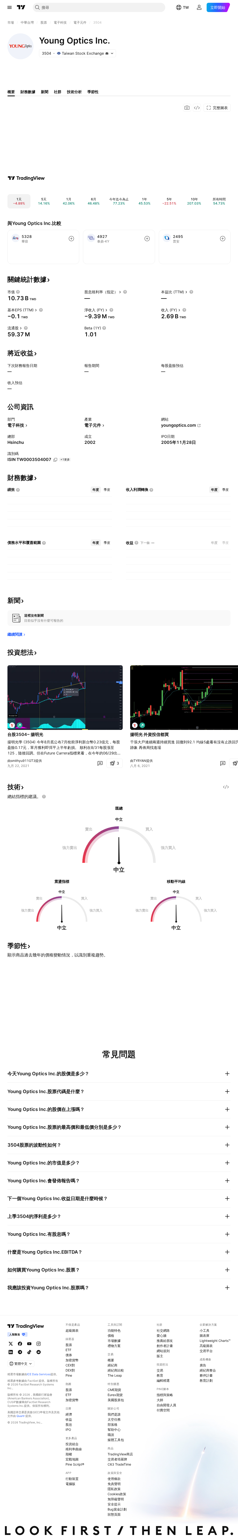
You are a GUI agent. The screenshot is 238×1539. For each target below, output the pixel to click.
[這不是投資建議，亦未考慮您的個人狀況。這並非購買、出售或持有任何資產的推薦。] (44, 797)
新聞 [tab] (44, 91)
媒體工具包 (116, 1440)
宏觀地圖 (72, 1459)
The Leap (115, 1375)
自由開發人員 (166, 1405)
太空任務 (114, 1419)
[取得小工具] (197, 108)
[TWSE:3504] (12, 725)
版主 (160, 1356)
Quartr (21, 1416)
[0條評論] (100, 763)
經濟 (69, 1414)
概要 (111, 1360)
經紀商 (112, 1365)
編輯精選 (163, 1380)
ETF (68, 1350)
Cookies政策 (117, 1494)
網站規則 (163, 1351)
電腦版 (70, 1484)
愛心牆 (161, 1335)
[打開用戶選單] (199, 7)
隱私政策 (114, 1489)
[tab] (96, 489)
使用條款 (114, 1479)
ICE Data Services (38, 1374)
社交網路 (163, 1330)
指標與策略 (165, 1395)
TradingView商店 (120, 1454)
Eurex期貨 (115, 1395)
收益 (69, 1419)
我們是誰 (114, 1414)
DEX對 (70, 1370)
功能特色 (114, 1330)
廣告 (203, 1365)
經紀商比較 (116, 1370)
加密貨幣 (72, 1360)
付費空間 (163, 1410)
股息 (69, 1424)
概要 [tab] (11, 91)
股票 (69, 1345)
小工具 (204, 1330)
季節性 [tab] (93, 91)
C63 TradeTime (119, 1464)
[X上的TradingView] (10, 1343)
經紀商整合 (208, 1370)
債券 (69, 1355)
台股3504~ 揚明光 (25, 734)
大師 (160, 1400)
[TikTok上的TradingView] (29, 1352)
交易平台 (206, 1351)
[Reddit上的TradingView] (38, 1352)
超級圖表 (72, 1330)
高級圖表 (206, 1346)
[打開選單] (9, 7)
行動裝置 (72, 1479)
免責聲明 (114, 1484)
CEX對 (70, 1365)
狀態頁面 (114, 1514)
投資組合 (72, 1444)
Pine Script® (75, 1464)
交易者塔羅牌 (117, 1459)
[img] (107, 53)
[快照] (187, 108)
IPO (68, 1430)
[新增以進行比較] (71, 239)
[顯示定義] (18, 292)
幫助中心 (114, 1430)
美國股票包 (116, 1400)
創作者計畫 (165, 1346)
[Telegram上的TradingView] (20, 1352)
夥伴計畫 (206, 1375)
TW (186, 7)
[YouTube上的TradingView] (29, 1343)
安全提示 (114, 1504)
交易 (160, 1370)
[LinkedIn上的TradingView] (10, 1352)
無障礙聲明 (116, 1499)
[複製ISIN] (55, 460)
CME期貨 (114, 1390)
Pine (69, 1375)
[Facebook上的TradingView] (20, 1343)
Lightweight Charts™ (215, 1341)
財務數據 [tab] (27, 91)
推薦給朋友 (165, 1341)
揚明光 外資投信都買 (149, 734)
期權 (69, 1454)
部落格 (112, 1424)
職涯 (111, 1435)
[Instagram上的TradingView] (38, 1343)
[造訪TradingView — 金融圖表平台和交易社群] (26, 178)
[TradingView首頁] (21, 7)
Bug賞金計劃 (117, 1509)
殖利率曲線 (74, 1449)
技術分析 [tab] (74, 91)
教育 (160, 1375)
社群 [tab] (57, 91)
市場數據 (114, 1341)
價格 (111, 1335)
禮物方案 (114, 1346)
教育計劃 (206, 1380)
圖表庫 (204, 1335)
